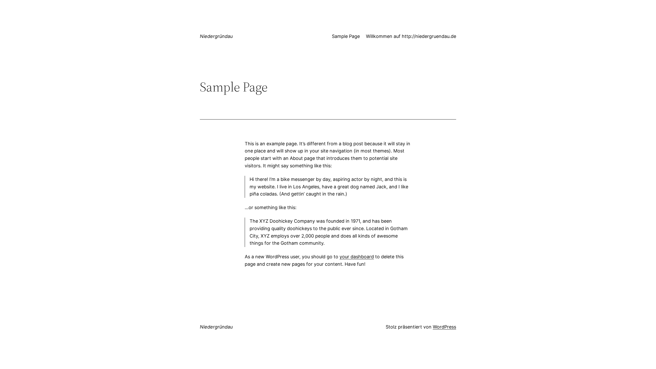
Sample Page (346, 36)
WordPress (444, 327)
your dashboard (357, 256)
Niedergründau (216, 36)
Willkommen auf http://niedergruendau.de (411, 36)
